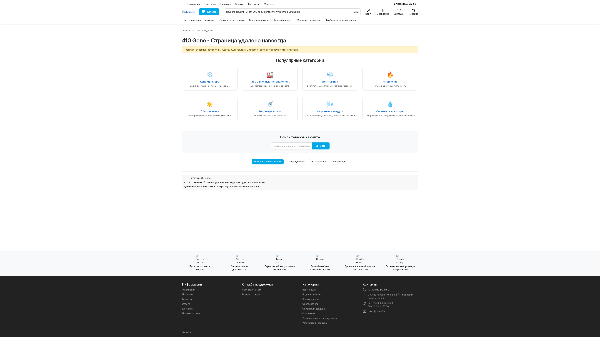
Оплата (239, 3)
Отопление (319, 161)
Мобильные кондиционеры (341, 20)
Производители (191, 313)
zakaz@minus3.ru (377, 311)
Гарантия (225, 3)
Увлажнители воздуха (314, 322)
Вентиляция (339, 161)
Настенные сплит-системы (198, 20)
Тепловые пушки (283, 20)
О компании (193, 3)
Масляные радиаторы (309, 20)
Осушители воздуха (313, 308)
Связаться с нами (252, 289)
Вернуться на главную (269, 161)
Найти (321, 145)
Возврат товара (251, 294)
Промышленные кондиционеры (319, 318)
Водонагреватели (259, 20)
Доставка (210, 3)
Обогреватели (310, 303)
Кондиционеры (296, 161)
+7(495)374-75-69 (378, 289)
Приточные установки (231, 20)
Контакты (253, 3)
